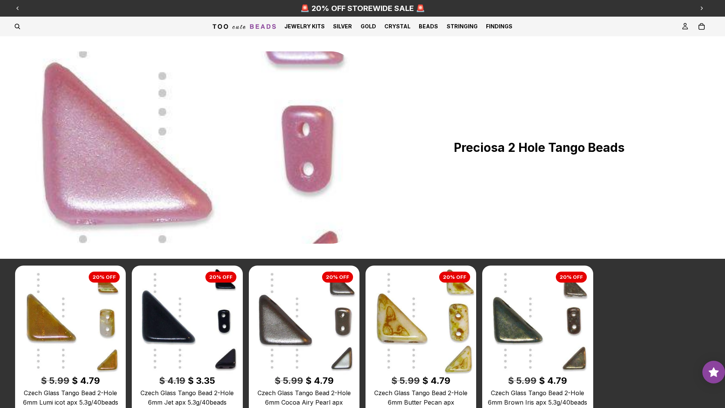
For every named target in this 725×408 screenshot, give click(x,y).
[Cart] (701, 26)
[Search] (17, 26)
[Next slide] (701, 8)
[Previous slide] (17, 8)
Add (118, 362)
